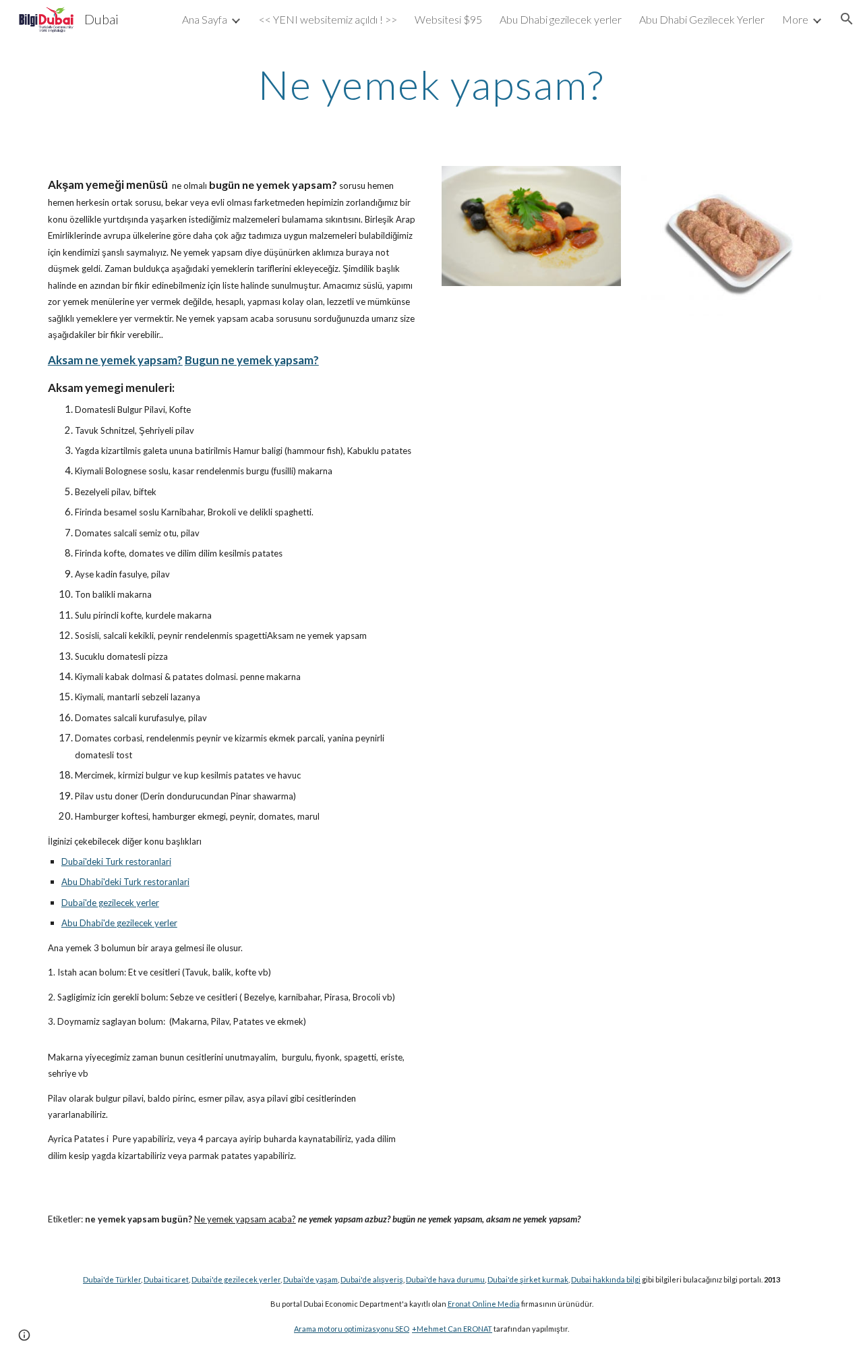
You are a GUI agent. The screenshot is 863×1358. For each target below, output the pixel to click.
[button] (847, 19)
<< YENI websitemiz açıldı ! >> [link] (328, 19)
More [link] (795, 19)
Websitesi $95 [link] (448, 19)
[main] (431, 84)
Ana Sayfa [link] (204, 19)
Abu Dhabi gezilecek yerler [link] (561, 19)
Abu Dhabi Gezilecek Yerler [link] (702, 19)
